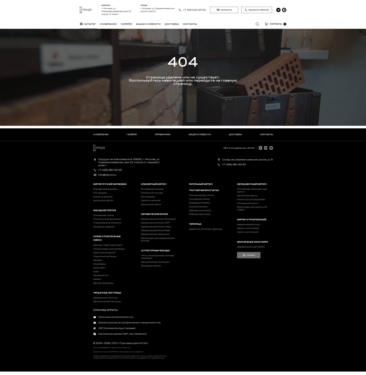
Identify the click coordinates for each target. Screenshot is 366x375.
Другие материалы (103, 283)
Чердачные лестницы (107, 293)
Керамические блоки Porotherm (158, 219)
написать (226, 10)
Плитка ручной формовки (107, 219)
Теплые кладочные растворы (109, 249)
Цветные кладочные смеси (107, 245)
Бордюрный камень (199, 203)
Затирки (97, 260)
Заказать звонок (259, 10)
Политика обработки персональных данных (111, 347)
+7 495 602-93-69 (194, 9)
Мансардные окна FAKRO (252, 242)
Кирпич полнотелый (248, 228)
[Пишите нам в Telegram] (278, 10)
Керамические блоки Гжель (156, 227)
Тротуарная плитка (199, 199)
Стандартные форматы (105, 189)
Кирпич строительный (251, 220)
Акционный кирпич (103, 200)
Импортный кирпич (247, 195)
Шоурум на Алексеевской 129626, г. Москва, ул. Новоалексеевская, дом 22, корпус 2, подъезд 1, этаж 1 (129, 162)
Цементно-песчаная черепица (205, 229)
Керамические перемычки (155, 234)
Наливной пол (101, 275)
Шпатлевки (99, 268)
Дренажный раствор (200, 210)
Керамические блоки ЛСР (155, 223)
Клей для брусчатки (200, 214)
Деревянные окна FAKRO (251, 247)
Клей (96, 272)
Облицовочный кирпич (252, 184)
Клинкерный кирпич (154, 184)
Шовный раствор (198, 207)
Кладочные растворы (104, 256)
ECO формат (100, 193)
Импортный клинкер (152, 193)
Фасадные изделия (103, 227)
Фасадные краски (151, 266)
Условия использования (132, 352)
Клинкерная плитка (103, 215)
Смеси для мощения (104, 253)
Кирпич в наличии (103, 197)
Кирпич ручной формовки (110, 184)
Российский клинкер (152, 189)
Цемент (97, 279)
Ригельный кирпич (201, 184)
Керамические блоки (154, 214)
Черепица (195, 224)
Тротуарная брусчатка (204, 190)
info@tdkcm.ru (107, 175)
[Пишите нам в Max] (284, 10)
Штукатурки (99, 264)
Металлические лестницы (107, 301)
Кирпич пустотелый (247, 232)
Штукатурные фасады (155, 251)
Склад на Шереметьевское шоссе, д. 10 (247, 159)
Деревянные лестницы (105, 298)
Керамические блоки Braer (155, 230)
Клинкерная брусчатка (201, 195)
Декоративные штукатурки (155, 262)
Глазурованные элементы (107, 223)
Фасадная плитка (104, 210)
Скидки (251, 255)
